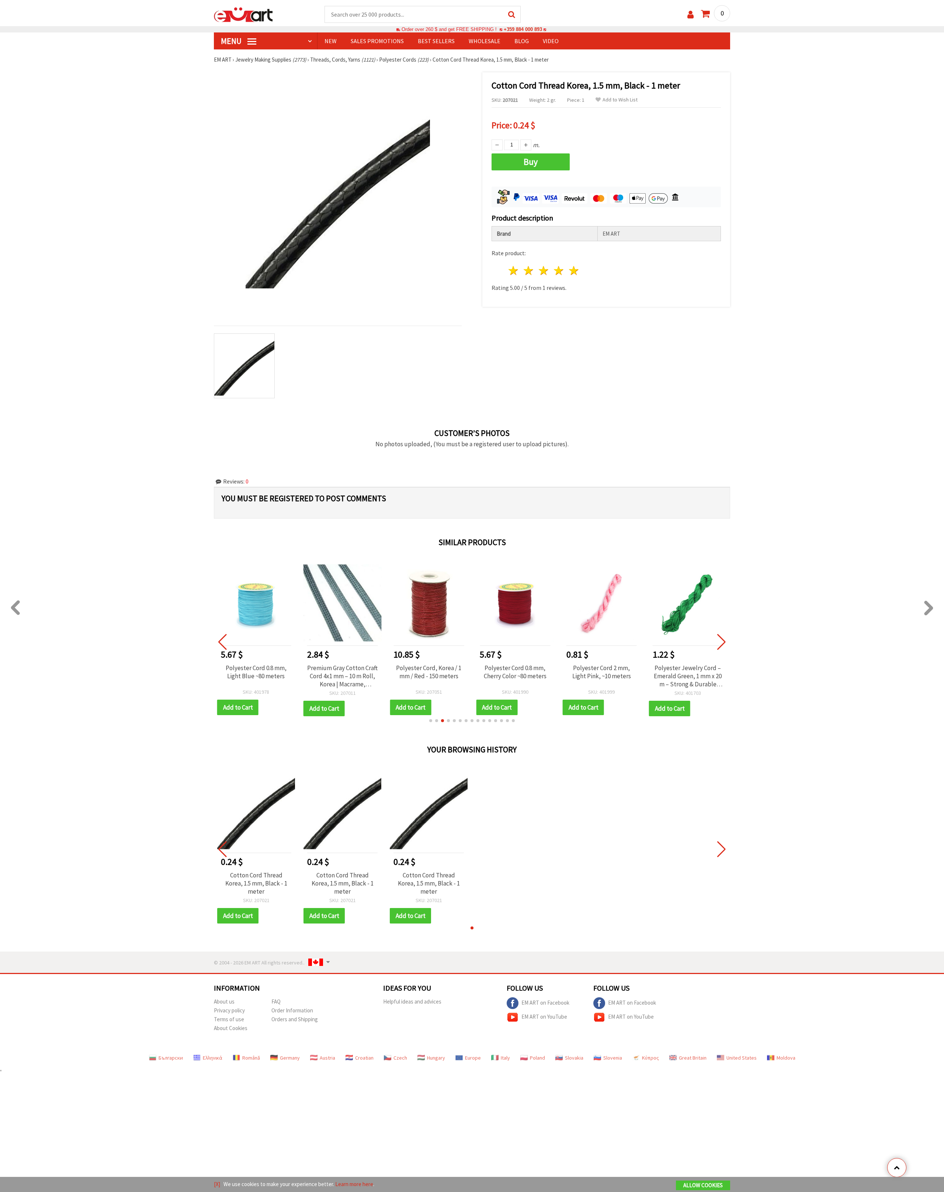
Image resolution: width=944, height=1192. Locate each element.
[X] (217, 1184)
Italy (505, 1057)
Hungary (436, 1057)
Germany (290, 1057)
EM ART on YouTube (544, 1016)
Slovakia (574, 1057)
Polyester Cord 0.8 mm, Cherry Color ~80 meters (515, 672)
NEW (330, 41)
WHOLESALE (484, 41)
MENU (232, 41)
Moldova (786, 1057)
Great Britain (693, 1057)
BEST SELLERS (436, 41)
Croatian (364, 1057)
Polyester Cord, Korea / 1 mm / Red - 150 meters (428, 672)
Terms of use (229, 1019)
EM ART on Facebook (545, 1002)
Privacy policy (229, 1010)
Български (171, 1057)
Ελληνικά (212, 1057)
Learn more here (354, 1184)
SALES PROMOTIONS (377, 41)
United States (741, 1057)
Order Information (292, 1010)
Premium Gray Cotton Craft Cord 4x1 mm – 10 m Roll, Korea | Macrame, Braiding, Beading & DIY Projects (342, 676)
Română (251, 1057)
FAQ (276, 1001)
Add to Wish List (620, 100)
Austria (327, 1057)
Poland (537, 1057)
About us (224, 1001)
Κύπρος (650, 1057)
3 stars (544, 270)
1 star (513, 270)
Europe (473, 1057)
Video (551, 41)
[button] (430, 720)
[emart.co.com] (243, 14)
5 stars (574, 270)
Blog (521, 41)
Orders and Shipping (294, 1019)
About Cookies (230, 1028)
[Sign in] (690, 14)
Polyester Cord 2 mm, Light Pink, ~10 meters (601, 672)
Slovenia (612, 1057)
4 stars (558, 270)
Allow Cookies (703, 1185)
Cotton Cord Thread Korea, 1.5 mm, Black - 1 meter (256, 883)
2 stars (529, 270)
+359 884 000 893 (523, 29)
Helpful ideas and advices (412, 1001)
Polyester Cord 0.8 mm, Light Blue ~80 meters (256, 672)
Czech (400, 1057)
